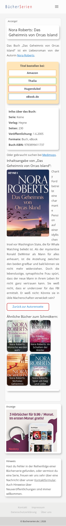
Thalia (32, 81)
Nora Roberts (25, 55)
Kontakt (22, 507)
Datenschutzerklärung (24, 512)
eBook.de (32, 97)
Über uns (46, 512)
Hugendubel (32, 89)
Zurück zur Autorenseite (28, 306)
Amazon (32, 73)
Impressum (38, 507)
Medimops (49, 155)
